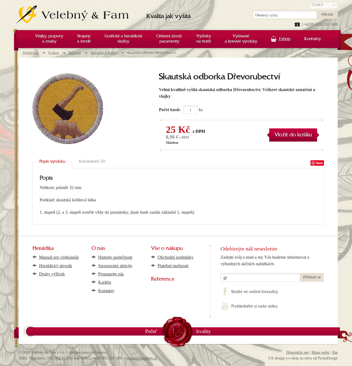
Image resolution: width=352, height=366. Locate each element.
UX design (276, 358)
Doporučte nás (297, 352)
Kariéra (104, 282)
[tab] (52, 162)
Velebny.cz (31, 52)
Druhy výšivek (52, 274)
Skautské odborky (103, 52)
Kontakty (106, 290)
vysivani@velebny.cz (140, 358)
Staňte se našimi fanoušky (254, 292)
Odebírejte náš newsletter (249, 249)
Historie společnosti (115, 257)
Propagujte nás (111, 274)
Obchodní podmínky (176, 257)
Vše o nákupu (167, 248)
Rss (335, 352)
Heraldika (43, 248)
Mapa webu (320, 352)
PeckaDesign (328, 358)
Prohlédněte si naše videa (254, 306)
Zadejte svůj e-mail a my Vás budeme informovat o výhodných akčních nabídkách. (265, 260)
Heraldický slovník (55, 265)
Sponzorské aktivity (115, 265)
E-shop (53, 52)
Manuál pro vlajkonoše (59, 257)
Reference (162, 279)
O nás (98, 248)
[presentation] (52, 162)
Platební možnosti (173, 265)
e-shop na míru (300, 358)
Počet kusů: (170, 109)
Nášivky (74, 52)
